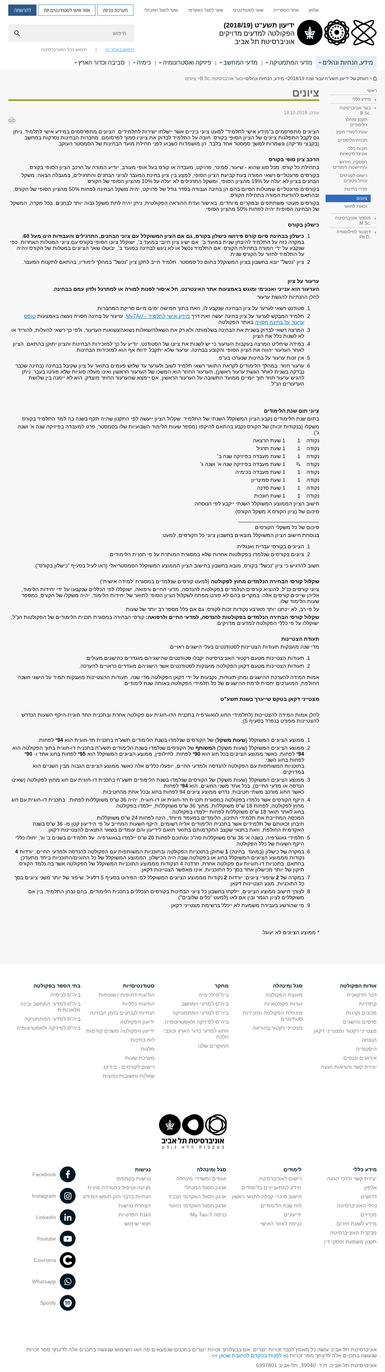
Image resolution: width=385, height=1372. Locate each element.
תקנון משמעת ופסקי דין (350, 1242)
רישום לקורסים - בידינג (129, 1067)
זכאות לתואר (355, 206)
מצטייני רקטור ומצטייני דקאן (345, 1031)
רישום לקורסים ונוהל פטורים (353, 178)
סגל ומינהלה (288, 986)
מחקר (222, 986)
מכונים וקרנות (361, 1013)
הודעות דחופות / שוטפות (127, 995)
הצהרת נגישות (134, 1206)
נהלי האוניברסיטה (357, 1206)
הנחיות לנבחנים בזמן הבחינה (122, 1013)
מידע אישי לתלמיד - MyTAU (158, 316)
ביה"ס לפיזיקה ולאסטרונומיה (197, 1022)
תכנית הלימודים (352, 140)
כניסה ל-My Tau (208, 1215)
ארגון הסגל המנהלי (205, 1187)
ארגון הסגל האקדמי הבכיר (197, 1197)
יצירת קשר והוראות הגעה (349, 1067)
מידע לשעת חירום (356, 1224)
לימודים (292, 1169)
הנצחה (369, 1040)
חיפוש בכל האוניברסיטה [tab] (64, 49)
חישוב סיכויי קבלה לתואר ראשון (267, 1197)
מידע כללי (365, 1169)
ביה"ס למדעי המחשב (205, 1004)
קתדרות (368, 1004)
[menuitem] (314, 10)
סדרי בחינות (355, 189)
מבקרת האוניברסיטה (353, 1233)
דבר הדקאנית (362, 995)
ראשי (372, 90)
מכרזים (369, 1215)
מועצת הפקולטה (284, 995)
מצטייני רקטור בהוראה (278, 1028)
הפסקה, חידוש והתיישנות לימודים (350, 164)
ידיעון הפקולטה (137, 1022)
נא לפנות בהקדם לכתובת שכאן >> (250, 1355)
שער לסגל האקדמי (205, 10)
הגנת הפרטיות (134, 1215)
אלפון (314, 10)
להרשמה (22, 10)
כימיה (144, 62)
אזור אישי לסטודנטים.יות (67, 10)
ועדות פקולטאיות (283, 1004)
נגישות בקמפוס (134, 1178)
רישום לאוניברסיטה (280, 1178)
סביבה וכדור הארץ (101, 62)
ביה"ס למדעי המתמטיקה (201, 1013)
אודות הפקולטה (358, 986)
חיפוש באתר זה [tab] (119, 49)
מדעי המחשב (240, 62)
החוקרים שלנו (213, 1046)
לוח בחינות (142, 1040)
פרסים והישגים (360, 1022)
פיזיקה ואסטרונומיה (187, 62)
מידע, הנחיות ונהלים (348, 62)
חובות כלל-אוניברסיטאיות (353, 151)
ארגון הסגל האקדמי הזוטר (197, 1206)
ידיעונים (293, 1215)
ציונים (361, 198)
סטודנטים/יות (139, 986)
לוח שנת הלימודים (281, 1206)
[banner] (192, 35)
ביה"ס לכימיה (214, 995)
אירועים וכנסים (360, 1058)
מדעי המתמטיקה (291, 62)
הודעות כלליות (138, 1004)
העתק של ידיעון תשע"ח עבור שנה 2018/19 (374, 78)
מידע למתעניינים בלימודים (271, 1187)
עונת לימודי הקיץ (351, 132)
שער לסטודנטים (248, 10)
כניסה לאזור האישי (281, 1224)
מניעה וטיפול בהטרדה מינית (119, 1187)
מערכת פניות (115, 10)
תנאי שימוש (137, 1224)
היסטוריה (366, 1049)
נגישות (143, 1169)
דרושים (369, 1197)
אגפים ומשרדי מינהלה (201, 1178)
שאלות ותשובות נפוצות (129, 1076)
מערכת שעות (140, 1058)
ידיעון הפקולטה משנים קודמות (120, 1031)
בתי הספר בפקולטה (56, 986)
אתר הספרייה (286, 10)
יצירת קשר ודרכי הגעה (352, 1178)
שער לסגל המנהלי (161, 10)
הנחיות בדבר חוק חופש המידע (117, 1197)
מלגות (148, 1049)
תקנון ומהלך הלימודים (356, 122)
